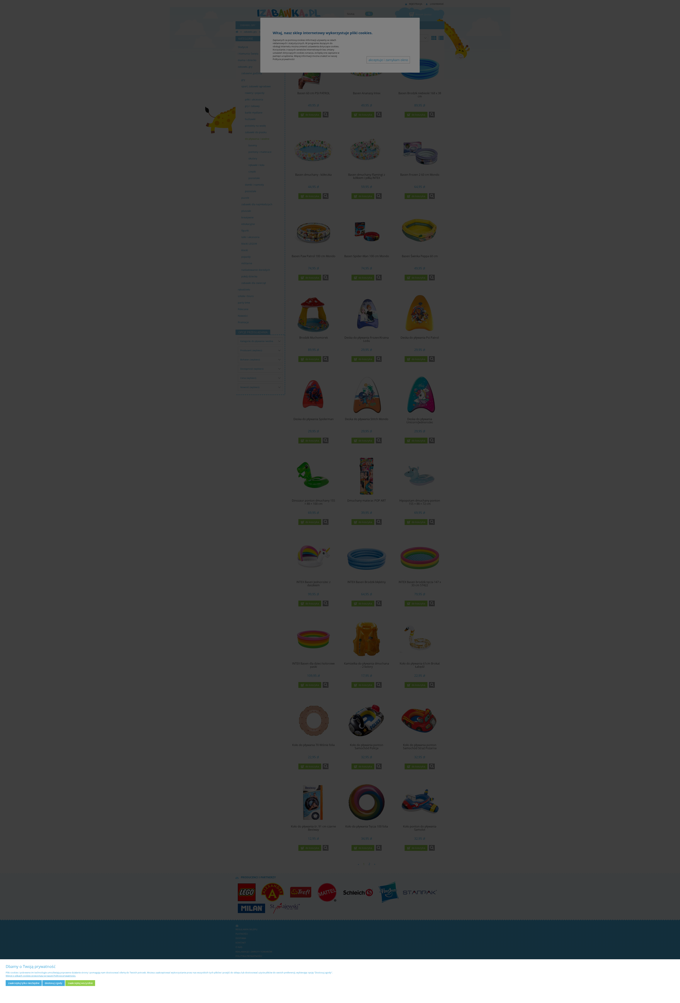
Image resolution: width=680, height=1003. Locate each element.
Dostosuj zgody (53, 983)
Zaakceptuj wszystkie (80, 983)
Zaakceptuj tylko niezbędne (23, 983)
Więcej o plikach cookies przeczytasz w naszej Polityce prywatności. (41, 975)
